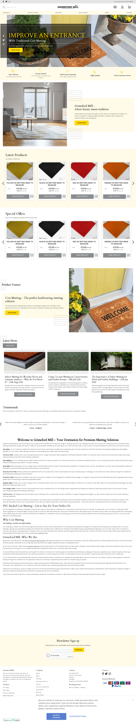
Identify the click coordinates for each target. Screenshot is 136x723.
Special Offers (32, 12)
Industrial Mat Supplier (38, 540)
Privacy (38, 684)
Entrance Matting (8, 693)
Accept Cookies (56, 716)
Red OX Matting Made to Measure (84, 184)
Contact (129, 12)
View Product (18, 196)
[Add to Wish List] (31, 196)
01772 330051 (123, 1)
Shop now (81, 123)
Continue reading (24, 394)
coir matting (39, 533)
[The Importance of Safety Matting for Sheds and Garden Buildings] (111, 361)
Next (133, 182)
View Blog (10, 346)
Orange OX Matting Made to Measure (116, 184)
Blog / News (83, 12)
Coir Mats (6, 687)
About (107, 12)
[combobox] (24, 7)
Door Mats (6, 690)
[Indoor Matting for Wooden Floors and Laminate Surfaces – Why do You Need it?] (24, 361)
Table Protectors (8, 695)
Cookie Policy (59, 708)
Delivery (58, 12)
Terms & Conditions (42, 687)
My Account (39, 689)
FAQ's (37, 676)
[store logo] (68, 6)
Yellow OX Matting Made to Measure (20, 184)
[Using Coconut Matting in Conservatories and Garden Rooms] (68, 361)
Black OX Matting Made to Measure (52, 184)
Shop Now (15, 50)
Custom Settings (77, 716)
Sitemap (38, 679)
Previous (3, 182)
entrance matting (33, 546)
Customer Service (41, 681)
